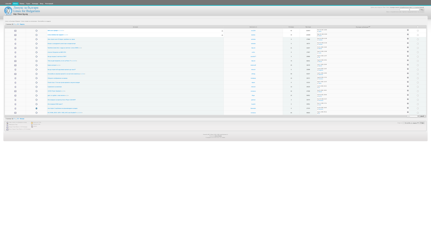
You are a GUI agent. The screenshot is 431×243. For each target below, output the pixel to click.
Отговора (291, 27)
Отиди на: (399, 123)
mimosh (253, 69)
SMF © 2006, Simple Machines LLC (221, 134)
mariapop (253, 78)
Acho (320, 104)
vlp (319, 57)
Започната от (253, 27)
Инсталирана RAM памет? (55, 104)
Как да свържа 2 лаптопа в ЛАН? (57, 56)
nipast (253, 82)
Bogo (253, 95)
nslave (320, 35)
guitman (253, 99)
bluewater (253, 108)
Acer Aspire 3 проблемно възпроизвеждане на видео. (63, 108)
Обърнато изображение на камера (57, 78)
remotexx (321, 78)
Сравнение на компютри (55, 86)
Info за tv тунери (53, 30)
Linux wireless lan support (55, 34)
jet (319, 87)
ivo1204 (253, 30)
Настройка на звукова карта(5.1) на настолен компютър (64, 73)
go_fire (320, 96)
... (16, 24)
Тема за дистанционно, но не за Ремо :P (59, 60)
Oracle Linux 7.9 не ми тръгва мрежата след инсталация (64, 82)
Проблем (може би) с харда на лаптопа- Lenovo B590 (63, 47)
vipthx (320, 31)
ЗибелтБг (321, 74)
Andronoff (253, 65)
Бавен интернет (52, 65)
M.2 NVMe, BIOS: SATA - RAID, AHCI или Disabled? (62, 112)
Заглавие (135, 27)
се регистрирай (419, 7)
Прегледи (308, 27)
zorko (253, 52)
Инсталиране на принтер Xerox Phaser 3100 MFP (62, 99)
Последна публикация (362, 27)
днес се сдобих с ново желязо (56, 95)
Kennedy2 (321, 100)
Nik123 (253, 48)
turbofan (253, 39)
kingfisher (321, 70)
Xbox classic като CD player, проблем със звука (61, 39)
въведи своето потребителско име (401, 7)
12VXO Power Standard (54, 91)
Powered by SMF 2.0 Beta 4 (208, 134)
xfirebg (253, 73)
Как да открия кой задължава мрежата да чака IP (62, 69)
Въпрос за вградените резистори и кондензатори (62, 43)
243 (18, 24)
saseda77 (253, 56)
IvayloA (253, 104)
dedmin (253, 35)
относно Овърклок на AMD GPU (57, 52)
